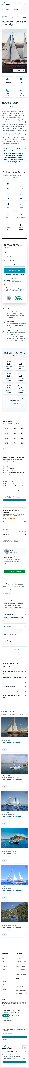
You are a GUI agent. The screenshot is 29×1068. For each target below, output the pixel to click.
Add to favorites (16, 17)
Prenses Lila (6, 813)
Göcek (3, 956)
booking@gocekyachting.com (9, 1018)
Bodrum (4, 961)
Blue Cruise (5, 966)
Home (3, 9)
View (5, 749)
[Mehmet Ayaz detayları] (14, 875)
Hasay (4, 850)
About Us (4, 981)
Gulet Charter (19, 958)
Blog (3, 984)
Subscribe (14, 1037)
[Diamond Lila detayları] (14, 764)
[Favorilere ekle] (26, 719)
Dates (5, 252)
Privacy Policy (21, 1058)
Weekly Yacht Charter (21, 974)
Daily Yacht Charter (20, 972)
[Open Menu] (26, 3)
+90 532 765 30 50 (16, 1015)
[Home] (6, 3)
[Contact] (23, 3)
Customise (14, 1064)
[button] (14, 51)
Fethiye (3, 958)
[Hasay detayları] (14, 838)
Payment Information (21, 990)
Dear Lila (5, 739)
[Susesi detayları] (14, 912)
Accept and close (14, 1062)
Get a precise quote (14, 500)
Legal (17, 984)
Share (24, 17)
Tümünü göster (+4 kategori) (14, 649)
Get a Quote (5, 986)
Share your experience (21, 993)
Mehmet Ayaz (6, 887)
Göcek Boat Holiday (6, 972)
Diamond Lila (6, 776)
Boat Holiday (5, 969)
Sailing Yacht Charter (21, 969)
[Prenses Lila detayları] (14, 801)
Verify (19, 290)
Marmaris (4, 964)
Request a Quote (14, 270)
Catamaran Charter (20, 966)
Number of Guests (9, 261)
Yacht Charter (19, 956)
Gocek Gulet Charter (21, 961)
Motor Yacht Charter (21, 964)
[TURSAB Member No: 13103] (24, 1047)
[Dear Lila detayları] (14, 727)
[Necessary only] (25, 1051)
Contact (4, 989)
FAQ (17, 981)
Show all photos (20, 70)
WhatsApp (18, 299)
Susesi (4, 924)
